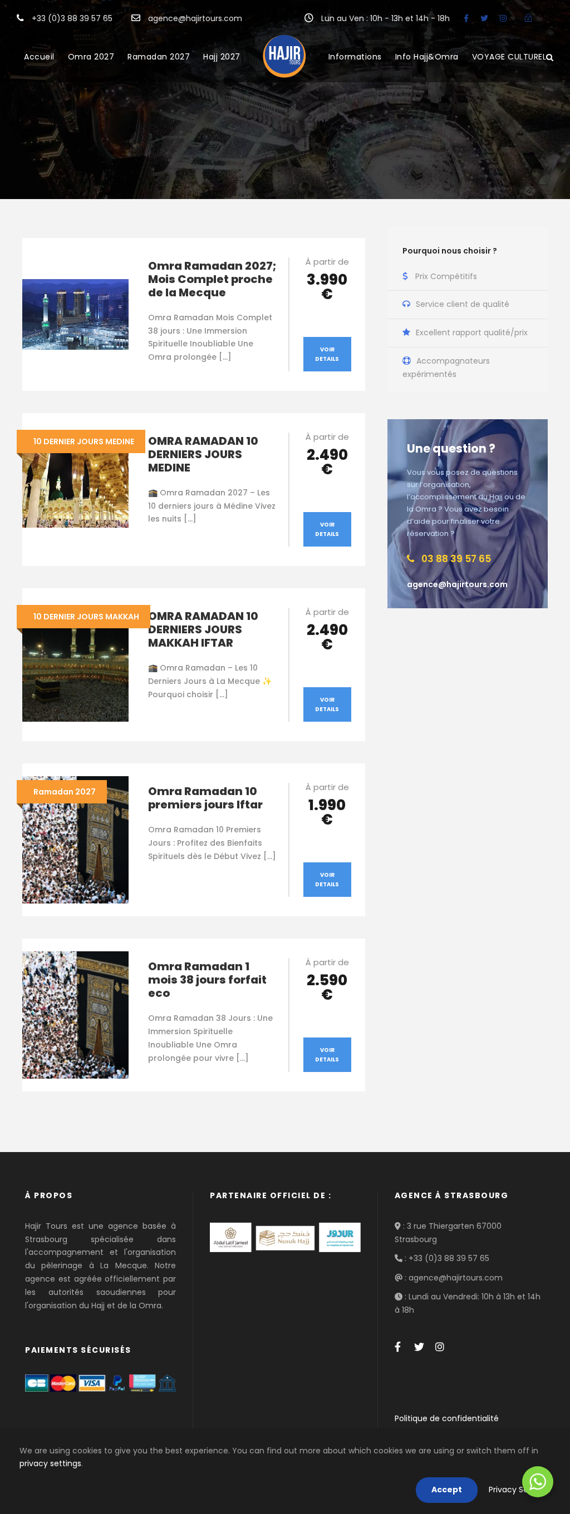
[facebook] (466, 18)
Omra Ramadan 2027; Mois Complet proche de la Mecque (212, 279)
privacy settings (50, 1463)
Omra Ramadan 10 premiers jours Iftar (205, 797)
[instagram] (503, 18)
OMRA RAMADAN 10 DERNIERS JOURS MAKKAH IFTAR (203, 629)
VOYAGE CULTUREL (509, 56)
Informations (355, 56)
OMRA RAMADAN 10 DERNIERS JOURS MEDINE (203, 454)
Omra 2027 (91, 56)
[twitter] (484, 18)
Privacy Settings (520, 1489)
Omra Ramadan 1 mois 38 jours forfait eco (207, 980)
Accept (446, 1489)
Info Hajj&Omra (427, 56)
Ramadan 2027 (158, 56)
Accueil (39, 56)
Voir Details (327, 354)
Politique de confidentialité (447, 1418)
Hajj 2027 (221, 56)
